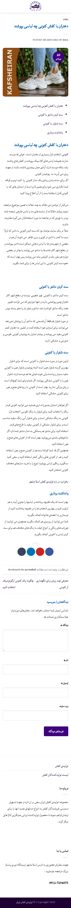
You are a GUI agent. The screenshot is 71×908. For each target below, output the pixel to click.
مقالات (65, 19)
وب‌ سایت (64, 706)
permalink (30, 569)
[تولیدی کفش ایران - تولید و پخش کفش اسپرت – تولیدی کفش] (35, 6)
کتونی (65, 154)
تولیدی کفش (61, 766)
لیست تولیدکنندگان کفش (55, 775)
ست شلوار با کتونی (53, 123)
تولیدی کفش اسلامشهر (41, 481)
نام (66, 660)
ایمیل (64, 683)
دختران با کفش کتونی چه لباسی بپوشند (43, 106)
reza (65, 40)
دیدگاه (64, 625)
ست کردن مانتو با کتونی (50, 114)
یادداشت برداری (55, 132)
